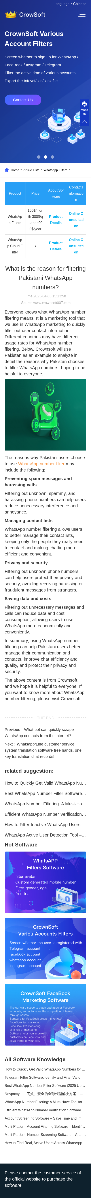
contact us (84, 111)
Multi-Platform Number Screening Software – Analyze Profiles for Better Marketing (46, 1135)
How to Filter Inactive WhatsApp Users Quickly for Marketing (46, 824)
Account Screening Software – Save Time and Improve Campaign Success (46, 1118)
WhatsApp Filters (55, 170)
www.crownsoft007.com (51, 303)
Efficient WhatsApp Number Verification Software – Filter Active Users (46, 814)
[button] (38, 157)
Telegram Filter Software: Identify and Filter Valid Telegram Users (46, 1077)
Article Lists (31, 170)
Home (15, 170)
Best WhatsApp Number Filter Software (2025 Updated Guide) (46, 793)
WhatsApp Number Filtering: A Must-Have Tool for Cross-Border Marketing (46, 803)
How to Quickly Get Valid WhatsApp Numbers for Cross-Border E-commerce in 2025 (46, 783)
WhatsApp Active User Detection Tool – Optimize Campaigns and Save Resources (46, 835)
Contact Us (23, 100)
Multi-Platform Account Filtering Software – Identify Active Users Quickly (46, 1126)
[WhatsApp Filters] (46, 882)
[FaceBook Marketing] (46, 1015)
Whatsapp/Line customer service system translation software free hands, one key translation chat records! (43, 750)
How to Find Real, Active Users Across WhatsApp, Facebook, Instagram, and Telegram (46, 1143)
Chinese (79, 4)
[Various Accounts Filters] (46, 948)
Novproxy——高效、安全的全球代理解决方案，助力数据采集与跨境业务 (46, 1094)
